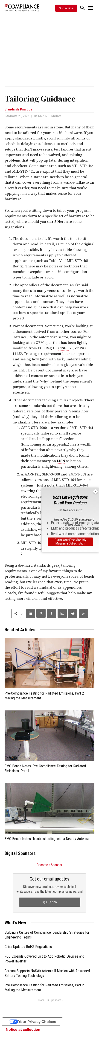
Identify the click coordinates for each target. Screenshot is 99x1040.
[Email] (62, 613)
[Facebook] (51, 613)
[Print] (72, 613)
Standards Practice (18, 109)
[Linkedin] (30, 613)
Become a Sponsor (49, 865)
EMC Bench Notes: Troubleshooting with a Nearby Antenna (47, 839)
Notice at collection (23, 1029)
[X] (41, 613)
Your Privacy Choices (37, 1021)
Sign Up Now (49, 902)
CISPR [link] (63, 348)
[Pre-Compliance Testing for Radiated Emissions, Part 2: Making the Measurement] (49, 663)
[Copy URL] (83, 613)
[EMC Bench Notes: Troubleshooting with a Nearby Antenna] (49, 808)
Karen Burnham (49, 116)
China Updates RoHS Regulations (28, 946)
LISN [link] (61, 461)
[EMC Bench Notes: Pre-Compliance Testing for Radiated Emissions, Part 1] (49, 735)
